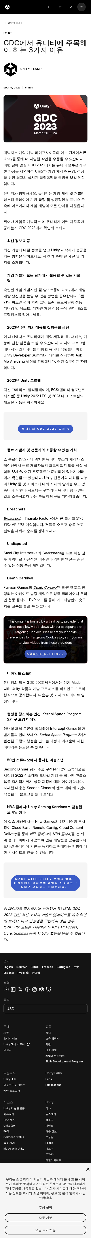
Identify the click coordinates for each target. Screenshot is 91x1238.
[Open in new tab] (27, 1044)
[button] (45, 83)
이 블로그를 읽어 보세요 (34, 794)
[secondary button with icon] (81, 7)
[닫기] (88, 1169)
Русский (22, 972)
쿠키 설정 (45, 1207)
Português (63, 967)
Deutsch (21, 967)
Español (9, 972)
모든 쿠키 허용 (45, 1230)
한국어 (36, 972)
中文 (76, 967)
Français (47, 967)
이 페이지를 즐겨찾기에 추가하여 (30, 908)
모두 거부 (45, 1217)
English (8, 967)
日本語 (35, 967)
